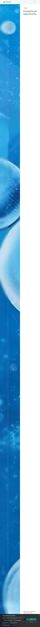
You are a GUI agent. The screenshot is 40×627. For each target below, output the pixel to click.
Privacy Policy (18, 618)
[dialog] (20, 620)
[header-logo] (7, 2)
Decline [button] (31, 621)
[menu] (34, 2)
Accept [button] (31, 619)
